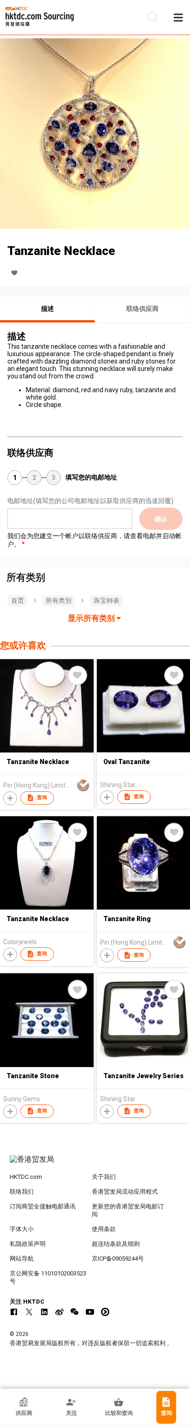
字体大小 (22, 1229)
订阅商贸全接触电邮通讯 (43, 1206)
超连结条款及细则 (116, 1243)
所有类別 (58, 600)
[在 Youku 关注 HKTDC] (105, 1312)
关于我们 (104, 1176)
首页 (17, 600)
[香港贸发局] (95, 1164)
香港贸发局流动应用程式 (125, 1191)
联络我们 (22, 1191)
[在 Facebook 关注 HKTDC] (14, 1312)
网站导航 (22, 1258)
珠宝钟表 (106, 600)
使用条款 (104, 1229)
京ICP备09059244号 (118, 1258)
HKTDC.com (26, 1176)
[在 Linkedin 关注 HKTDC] (44, 1312)
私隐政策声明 (28, 1243)
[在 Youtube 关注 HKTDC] (90, 1312)
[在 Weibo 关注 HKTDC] (59, 1312)
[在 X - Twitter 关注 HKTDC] (29, 1312)
